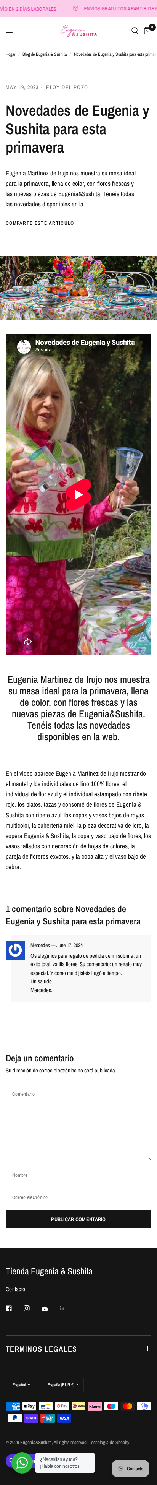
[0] (146, 31)
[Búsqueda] (135, 31)
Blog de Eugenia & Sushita (44, 54)
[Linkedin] (67, 1308)
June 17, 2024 (69, 945)
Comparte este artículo (40, 223)
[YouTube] (50, 1309)
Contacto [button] (15, 1289)
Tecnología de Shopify (109, 1442)
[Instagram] (32, 1308)
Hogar (10, 54)
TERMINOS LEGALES (41, 1349)
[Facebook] (14, 1308)
